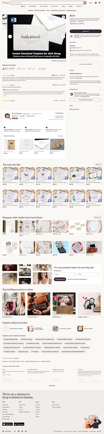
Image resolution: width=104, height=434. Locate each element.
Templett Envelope (24, 352)
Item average (12, 68)
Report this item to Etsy (59, 60)
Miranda (56, 85)
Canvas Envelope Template (71, 348)
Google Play (19, 424)
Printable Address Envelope (83, 339)
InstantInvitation (73, 23)
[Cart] (99, 3)
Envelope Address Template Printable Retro (74, 352)
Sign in (90, 2)
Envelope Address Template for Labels (76, 344)
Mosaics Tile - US (57, 381)
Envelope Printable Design (11, 339)
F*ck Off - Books (6, 374)
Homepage (30, 10)
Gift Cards (78, 6)
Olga (57, 100)
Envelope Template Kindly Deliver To (52, 344)
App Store (7, 424)
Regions (99, 431)
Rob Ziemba (16, 113)
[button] (59, 116)
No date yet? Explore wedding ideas (78, 279)
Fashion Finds (54, 6)
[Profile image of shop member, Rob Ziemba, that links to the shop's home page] (14, 118)
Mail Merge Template (27, 339)
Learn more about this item (85, 64)
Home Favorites (43, 6)
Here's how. (79, 78)
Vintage (63, 6)
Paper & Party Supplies (39, 10)
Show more (98, 217)
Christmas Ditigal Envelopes (65, 339)
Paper (48, 10)
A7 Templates (35, 352)
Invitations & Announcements (58, 10)
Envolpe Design (86, 348)
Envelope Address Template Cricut (45, 339)
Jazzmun (56, 75)
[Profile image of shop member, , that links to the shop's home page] (16, 118)
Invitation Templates (71, 10)
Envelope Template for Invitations (32, 348)
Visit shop (60, 136)
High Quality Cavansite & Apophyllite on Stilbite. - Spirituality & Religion (38, 372)
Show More (52, 385)
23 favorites (16, 358)
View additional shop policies (86, 99)
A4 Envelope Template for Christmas (14, 344)
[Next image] (63, 36)
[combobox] (46, 3)
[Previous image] (10, 36)
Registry (71, 6)
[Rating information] (12, 116)
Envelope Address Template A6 (51, 352)
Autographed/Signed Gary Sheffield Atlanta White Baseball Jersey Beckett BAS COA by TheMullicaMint (90, 382)
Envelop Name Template (33, 344)
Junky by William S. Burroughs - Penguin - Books (13, 372)
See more (98, 164)
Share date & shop (60, 279)
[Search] (85, 3)
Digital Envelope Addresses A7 (12, 348)
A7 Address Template (10, 352)
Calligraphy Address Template (52, 348)
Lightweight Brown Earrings (35, 381)
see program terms (85, 96)
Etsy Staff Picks (32, 6)
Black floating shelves (58, 371)
